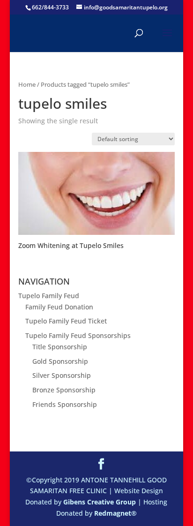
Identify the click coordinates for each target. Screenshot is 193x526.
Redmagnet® (115, 513)
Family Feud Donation (59, 306)
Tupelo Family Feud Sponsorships (78, 335)
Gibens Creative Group (99, 501)
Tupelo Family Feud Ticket (66, 320)
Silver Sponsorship (61, 375)
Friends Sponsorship (64, 404)
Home (27, 84)
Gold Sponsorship (60, 361)
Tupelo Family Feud (48, 295)
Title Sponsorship (59, 346)
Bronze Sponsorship (64, 389)
